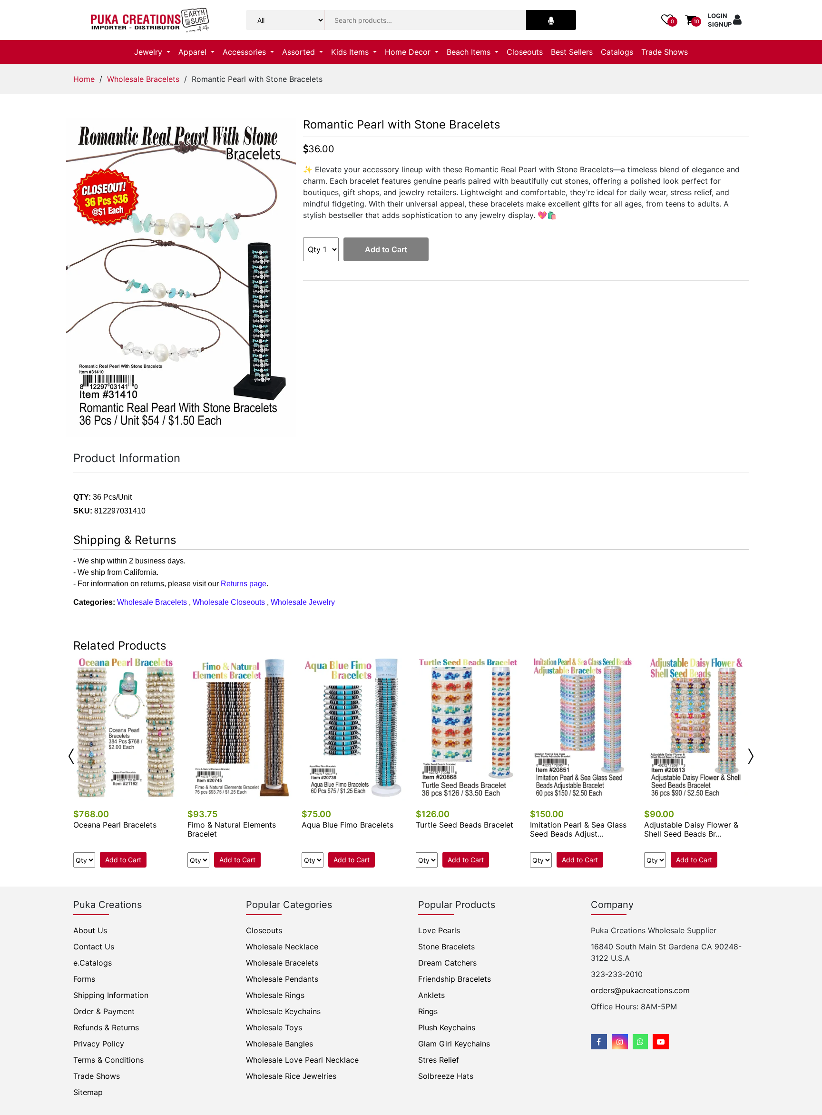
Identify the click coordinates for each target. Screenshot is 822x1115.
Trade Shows (664, 52)
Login (717, 16)
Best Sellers (572, 52)
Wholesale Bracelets (143, 79)
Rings (428, 1011)
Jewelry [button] (149, 52)
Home (84, 79)
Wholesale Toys (274, 1027)
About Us (90, 930)
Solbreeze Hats (445, 1076)
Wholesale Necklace (282, 946)
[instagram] (620, 1041)
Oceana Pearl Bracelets (115, 824)
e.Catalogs (92, 962)
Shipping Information (110, 995)
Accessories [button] (245, 52)
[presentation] (71, 756)
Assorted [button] (299, 52)
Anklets (431, 995)
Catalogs (617, 52)
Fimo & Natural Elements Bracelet (231, 829)
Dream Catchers (447, 962)
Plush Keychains (446, 1027)
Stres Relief (438, 1060)
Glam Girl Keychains (454, 1043)
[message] (661, 1041)
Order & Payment (104, 1011)
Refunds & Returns (106, 1027)
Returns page (243, 584)
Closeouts (525, 52)
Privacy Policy (98, 1043)
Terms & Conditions (108, 1060)
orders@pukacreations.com (640, 990)
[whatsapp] (640, 1041)
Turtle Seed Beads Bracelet (464, 824)
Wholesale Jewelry (303, 602)
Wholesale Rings (275, 995)
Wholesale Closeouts (229, 602)
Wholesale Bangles (279, 1043)
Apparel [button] (193, 52)
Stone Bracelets (446, 946)
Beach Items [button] (470, 52)
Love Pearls (439, 930)
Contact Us (93, 946)
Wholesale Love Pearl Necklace (302, 1060)
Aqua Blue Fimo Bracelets (347, 824)
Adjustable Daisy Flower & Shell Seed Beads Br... (691, 829)
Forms (84, 979)
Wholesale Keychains (283, 1011)
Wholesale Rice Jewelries (291, 1076)
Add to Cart (386, 249)
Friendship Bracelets (454, 979)
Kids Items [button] (351, 52)
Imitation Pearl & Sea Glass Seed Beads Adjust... (578, 829)
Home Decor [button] (409, 52)
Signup (720, 24)
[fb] (599, 1041)
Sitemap (88, 1092)
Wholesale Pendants (282, 979)
